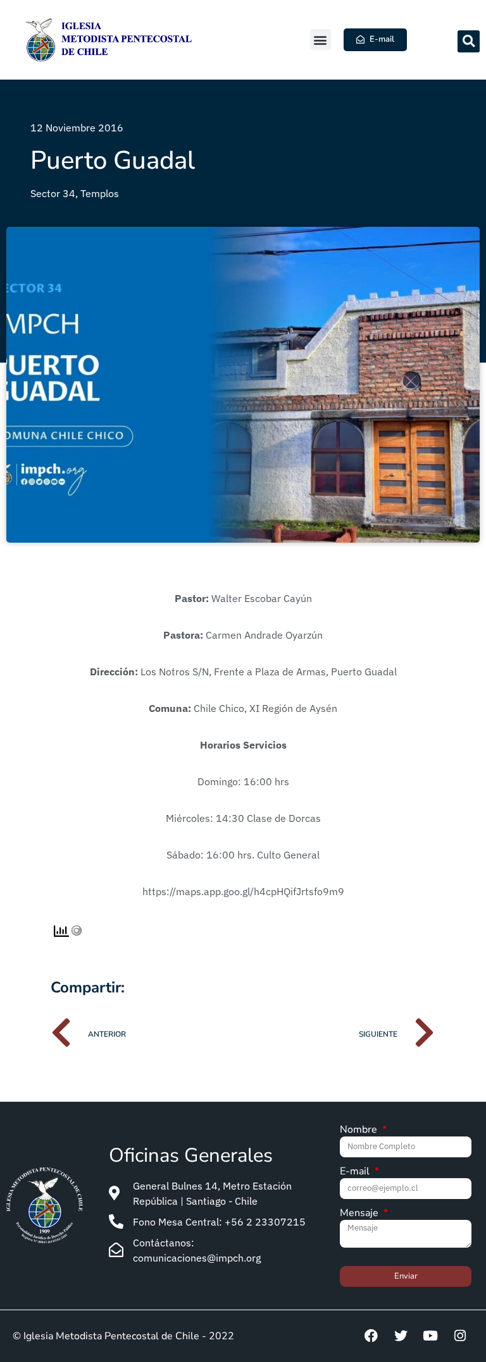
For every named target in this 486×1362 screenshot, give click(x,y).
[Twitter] (400, 1336)
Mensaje (360, 1214)
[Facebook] (371, 1336)
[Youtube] (430, 1336)
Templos (99, 193)
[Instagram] (460, 1336)
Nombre (360, 1130)
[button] (320, 39)
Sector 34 (52, 193)
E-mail (356, 1172)
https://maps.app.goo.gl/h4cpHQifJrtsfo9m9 (243, 891)
